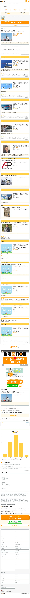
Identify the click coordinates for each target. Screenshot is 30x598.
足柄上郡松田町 (26, 500)
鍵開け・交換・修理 (3, 550)
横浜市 (24, 494)
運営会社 (16, 582)
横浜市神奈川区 (20, 494)
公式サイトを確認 (15, 35)
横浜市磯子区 (17, 493)
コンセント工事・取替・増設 (18, 544)
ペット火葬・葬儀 (17, 558)
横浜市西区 (15, 494)
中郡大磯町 (7, 500)
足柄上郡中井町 (16, 500)
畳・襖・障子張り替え (3, 554)
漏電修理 (2, 544)
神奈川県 (13, 513)
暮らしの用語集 (2, 576)
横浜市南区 (6, 493)
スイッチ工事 (2, 548)
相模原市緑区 (24, 495)
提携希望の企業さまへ (3, 587)
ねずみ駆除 (16, 540)
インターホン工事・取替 (18, 548)
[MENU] (29, 1)
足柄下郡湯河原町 (3, 504)
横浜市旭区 (11, 494)
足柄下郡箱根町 (13, 501)
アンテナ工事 (9, 513)
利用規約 (2, 582)
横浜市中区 (2, 493)
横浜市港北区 (26, 493)
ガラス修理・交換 (17, 550)
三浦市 (27, 501)
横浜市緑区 (7, 495)
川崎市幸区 (7, 499)
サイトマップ (2, 580)
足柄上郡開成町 (8, 501)
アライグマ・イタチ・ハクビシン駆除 (19, 538)
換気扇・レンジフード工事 (4, 546)
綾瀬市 (22, 501)
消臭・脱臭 (16, 556)
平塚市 (15, 496)
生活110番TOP (2, 513)
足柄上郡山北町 (3, 501)
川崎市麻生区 (16, 495)
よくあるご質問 (2, 578)
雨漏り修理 (16, 552)
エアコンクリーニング (3, 558)
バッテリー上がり (17, 554)
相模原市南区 (8, 496)
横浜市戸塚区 (3, 494)
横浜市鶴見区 (3, 495)
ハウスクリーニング (3, 556)
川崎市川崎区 (3, 499)
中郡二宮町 (11, 500)
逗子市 (25, 501)
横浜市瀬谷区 (11, 495)
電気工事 (6, 513)
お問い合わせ (16, 578)
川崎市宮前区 (24, 496)
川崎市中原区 (11, 499)
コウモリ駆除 (2, 542)
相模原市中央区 (3, 496)
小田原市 (20, 499)
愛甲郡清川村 (13, 504)
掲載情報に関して (17, 576)
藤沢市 (20, 496)
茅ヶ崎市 (23, 499)
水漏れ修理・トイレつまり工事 (4, 552)
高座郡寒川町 (3, 500)
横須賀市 (12, 496)
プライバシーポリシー (17, 580)
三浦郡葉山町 (18, 501)
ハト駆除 (2, 540)
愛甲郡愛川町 (9, 504)
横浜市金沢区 (21, 493)
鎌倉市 (18, 496)
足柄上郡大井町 (21, 500)
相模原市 (20, 495)
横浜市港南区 (7, 494)
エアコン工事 (16, 546)
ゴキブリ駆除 (2, 538)
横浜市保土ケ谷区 (11, 493)
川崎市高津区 (16, 499)
